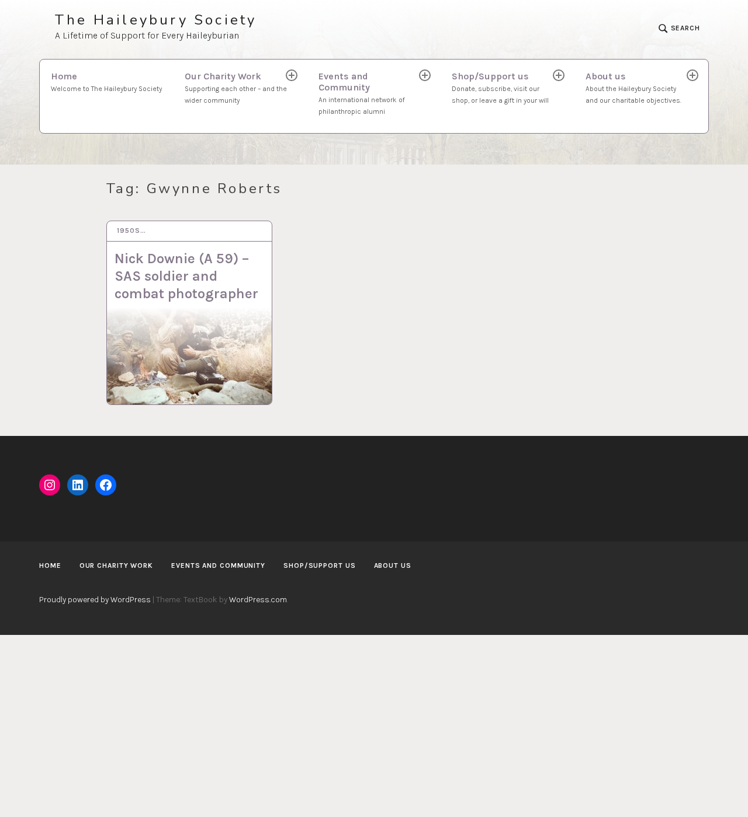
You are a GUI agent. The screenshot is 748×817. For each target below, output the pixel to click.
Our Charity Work (236, 87)
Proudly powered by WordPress (95, 600)
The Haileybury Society (156, 20)
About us (633, 87)
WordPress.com (258, 600)
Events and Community (361, 93)
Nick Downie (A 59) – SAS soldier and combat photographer (186, 276)
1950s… (131, 230)
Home (106, 82)
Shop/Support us (500, 87)
